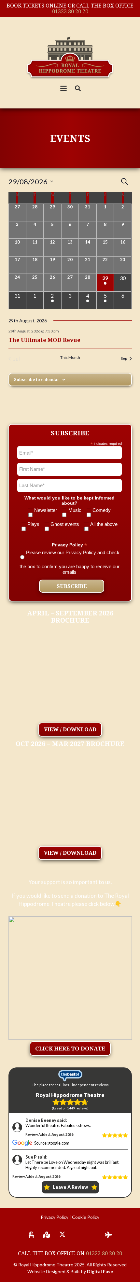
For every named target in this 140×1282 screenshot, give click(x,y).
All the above (104, 524)
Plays (33, 524)
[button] (63, 88)
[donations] (70, 978)
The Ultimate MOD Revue (44, 340)
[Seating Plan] (31, 1235)
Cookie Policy (85, 1217)
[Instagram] (93, 1235)
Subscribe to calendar (37, 379)
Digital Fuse (100, 1271)
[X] (62, 1235)
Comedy (101, 510)
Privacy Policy (54, 1217)
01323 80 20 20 (70, 11)
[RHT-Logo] (70, 56)
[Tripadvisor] (109, 1235)
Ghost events (64, 524)
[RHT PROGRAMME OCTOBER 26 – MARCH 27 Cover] (70, 799)
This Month (70, 357)
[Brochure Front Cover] (70, 676)
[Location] (47, 1235)
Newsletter (45, 510)
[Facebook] (78, 1235)
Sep (124, 358)
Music (74, 510)
